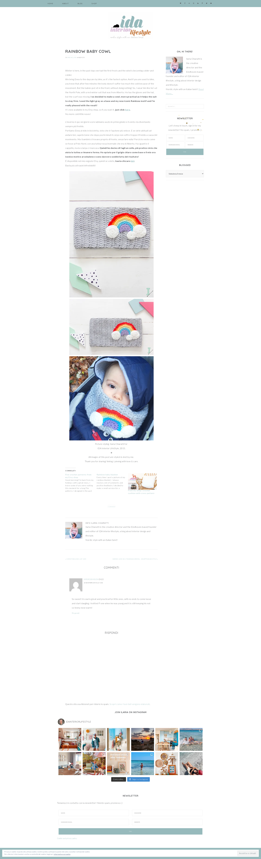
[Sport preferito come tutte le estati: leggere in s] (142, 763)
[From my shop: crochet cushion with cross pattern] (142, 481)
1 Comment (111, 506)
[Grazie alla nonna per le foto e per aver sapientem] (191, 739)
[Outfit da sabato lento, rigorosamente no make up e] (94, 739)
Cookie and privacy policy (67, 838)
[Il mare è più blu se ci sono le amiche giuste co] (191, 763)
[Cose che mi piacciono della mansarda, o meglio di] (69, 739)
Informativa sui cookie (62, 854)
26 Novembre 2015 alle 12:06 (93, 583)
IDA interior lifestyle (130, 25)
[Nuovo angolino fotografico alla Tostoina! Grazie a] (166, 763)
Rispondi (75, 613)
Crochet (70, 57)
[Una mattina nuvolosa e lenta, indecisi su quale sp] (69, 763)
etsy (75, 57)
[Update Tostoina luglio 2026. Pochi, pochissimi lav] (166, 739)
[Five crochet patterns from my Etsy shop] (81, 482)
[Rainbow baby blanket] (112, 481)
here (127, 109)
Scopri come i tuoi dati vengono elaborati (130, 704)
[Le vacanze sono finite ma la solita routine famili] (118, 739)
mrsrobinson (91, 579)
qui (132, 161)
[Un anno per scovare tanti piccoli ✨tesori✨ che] (118, 763)
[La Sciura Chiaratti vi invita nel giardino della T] (94, 763)
